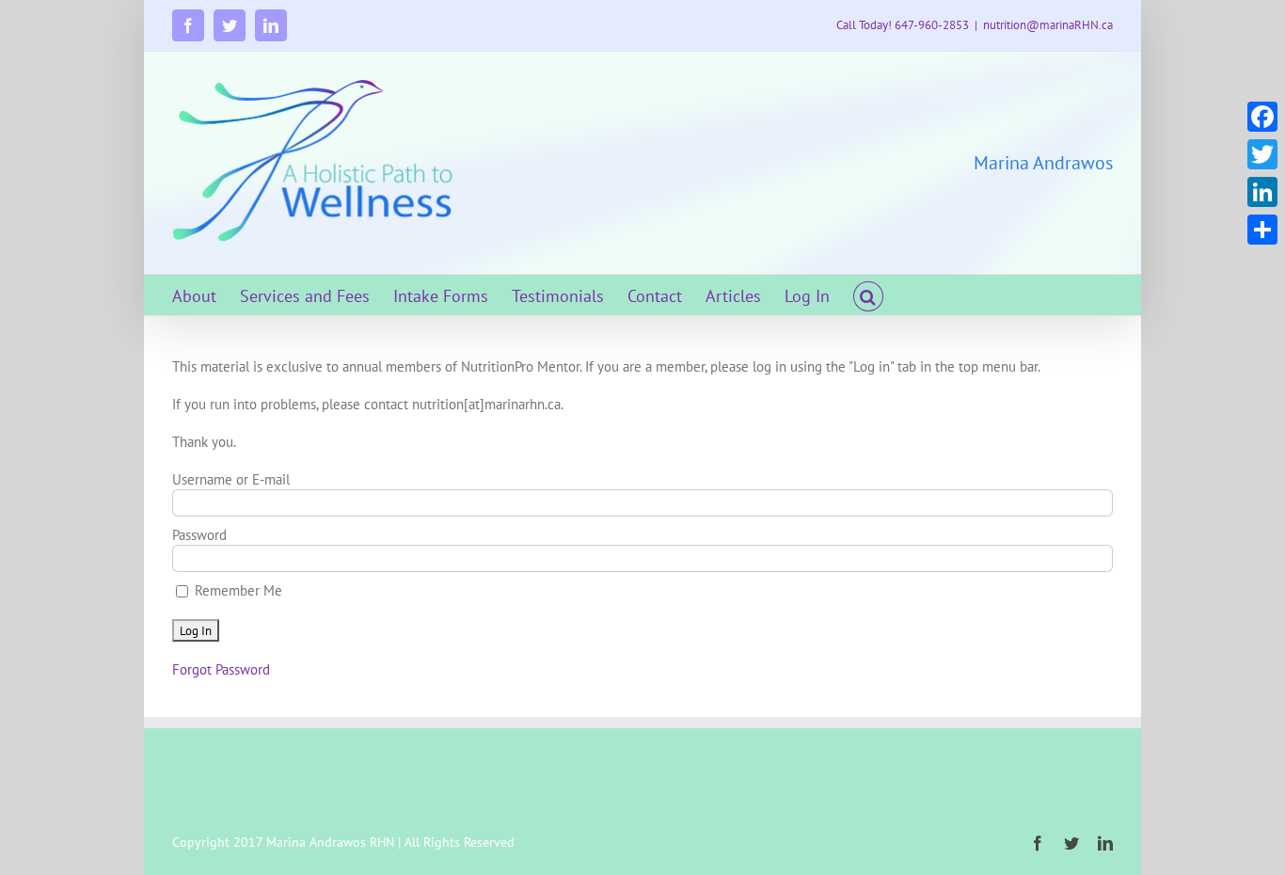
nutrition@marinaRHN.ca (1048, 25)
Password (199, 535)
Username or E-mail (231, 479)
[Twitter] (1262, 154)
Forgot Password (221, 669)
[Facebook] (1262, 116)
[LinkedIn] (1262, 192)
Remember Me (236, 590)
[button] (868, 295)
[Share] (1262, 229)
